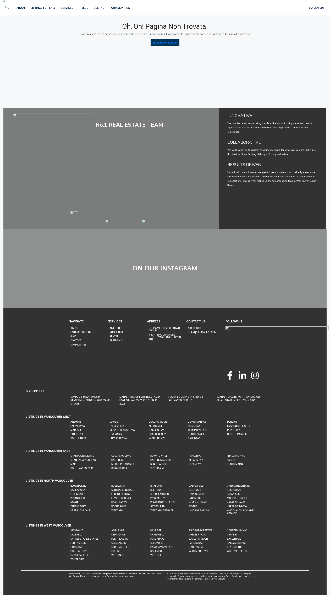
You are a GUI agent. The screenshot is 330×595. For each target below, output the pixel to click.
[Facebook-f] (230, 375)
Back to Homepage (165, 42)
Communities (120, 7)
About (20, 7)
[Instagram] (255, 375)
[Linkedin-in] (242, 375)
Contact (100, 7)
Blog (84, 7)
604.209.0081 (317, 7)
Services (67, 7)
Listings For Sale (43, 7)
